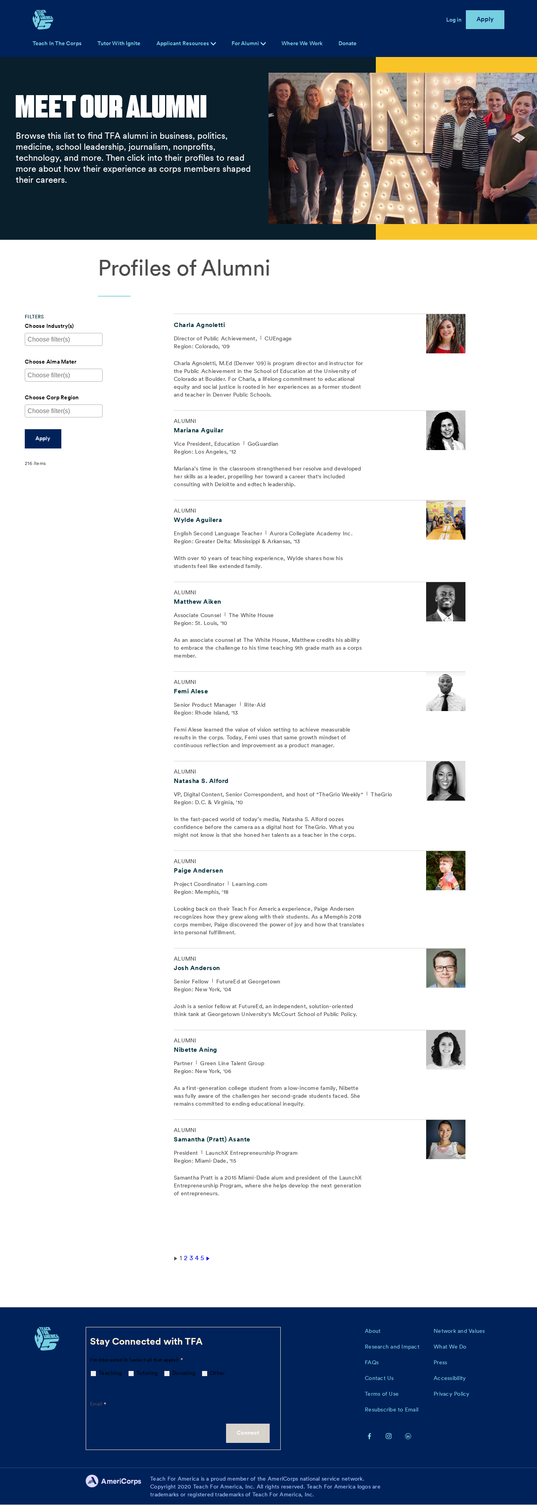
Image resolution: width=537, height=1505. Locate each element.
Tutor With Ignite (119, 43)
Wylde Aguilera (198, 520)
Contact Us (379, 1378)
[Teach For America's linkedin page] (408, 1436)
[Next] (208, 1258)
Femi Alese (191, 691)
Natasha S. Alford (201, 781)
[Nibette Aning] (445, 1049)
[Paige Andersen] (445, 870)
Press (440, 1362)
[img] (263, 43)
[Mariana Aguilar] (445, 430)
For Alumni (246, 43)
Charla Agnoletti (199, 325)
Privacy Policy (452, 1394)
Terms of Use (382, 1394)
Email (96, 1404)
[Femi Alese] (445, 691)
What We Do (450, 1346)
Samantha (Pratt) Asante (212, 1139)
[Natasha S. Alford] (445, 781)
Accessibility (450, 1378)
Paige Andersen (198, 870)
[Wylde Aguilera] (445, 520)
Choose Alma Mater (50, 361)
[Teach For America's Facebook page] (369, 1436)
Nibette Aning (195, 1049)
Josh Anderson (197, 968)
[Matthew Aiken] (445, 601)
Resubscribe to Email (391, 1409)
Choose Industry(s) (49, 326)
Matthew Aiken (197, 601)
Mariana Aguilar (199, 430)
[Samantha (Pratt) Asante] (445, 1139)
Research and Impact (392, 1346)
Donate (347, 43)
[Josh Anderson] (445, 968)
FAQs (372, 1362)
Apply (485, 19)
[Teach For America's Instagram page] (389, 1436)
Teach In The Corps (57, 43)
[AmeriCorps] (118, 1486)
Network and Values (459, 1331)
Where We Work (302, 43)
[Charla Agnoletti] (445, 333)
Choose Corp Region (52, 397)
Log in (454, 20)
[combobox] (54, 339)
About (373, 1331)
